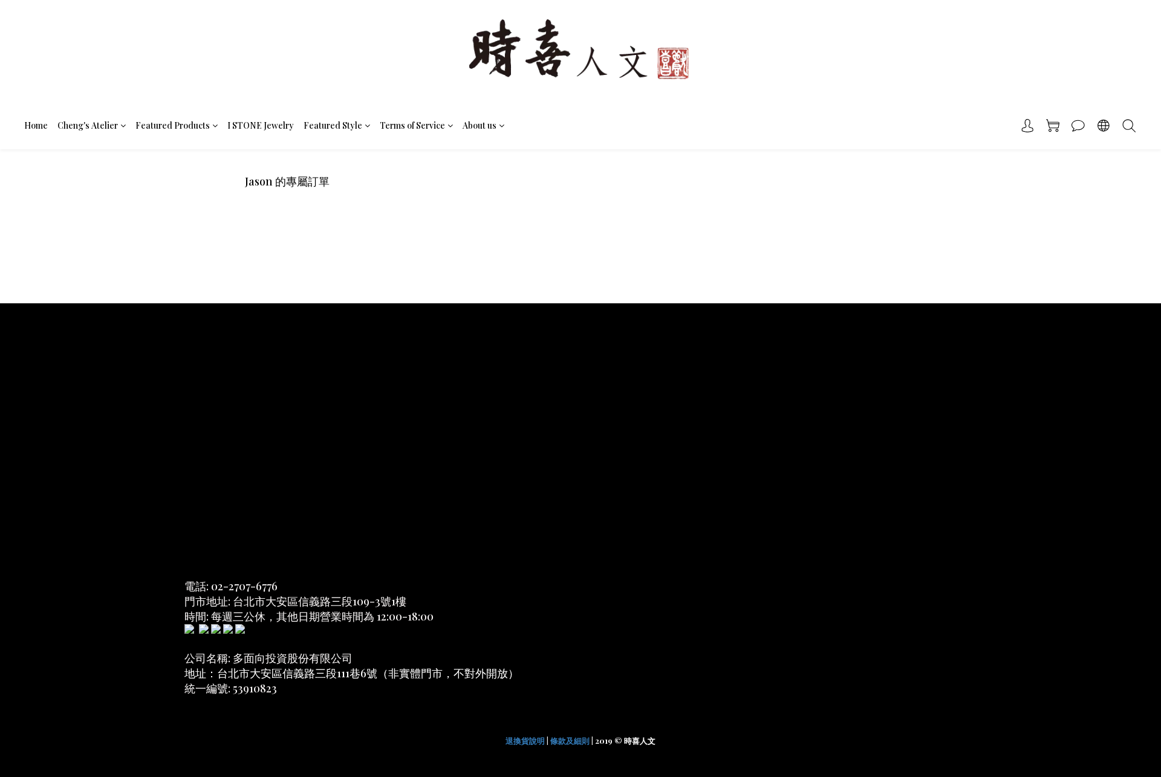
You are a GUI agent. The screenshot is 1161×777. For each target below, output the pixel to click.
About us (479, 125)
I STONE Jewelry (260, 125)
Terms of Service (412, 125)
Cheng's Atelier (87, 125)
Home (36, 125)
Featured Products (172, 125)
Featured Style (333, 125)
